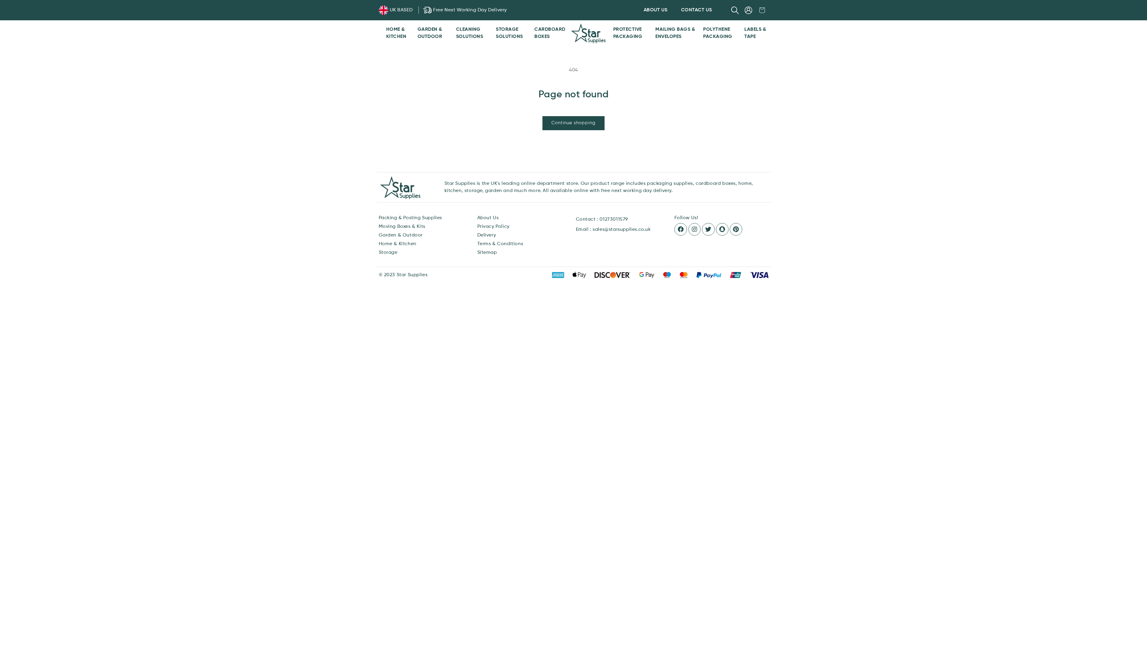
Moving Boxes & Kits (402, 226)
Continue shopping (573, 123)
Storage (388, 252)
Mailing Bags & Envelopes (675, 33)
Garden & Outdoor (430, 33)
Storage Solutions (509, 33)
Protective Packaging (627, 33)
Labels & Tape (755, 33)
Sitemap (487, 252)
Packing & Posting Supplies (410, 218)
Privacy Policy (493, 226)
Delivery (486, 235)
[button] (735, 10)
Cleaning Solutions (469, 33)
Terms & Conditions (500, 244)
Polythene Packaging (717, 33)
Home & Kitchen (396, 33)
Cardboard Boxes (549, 33)
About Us (488, 218)
